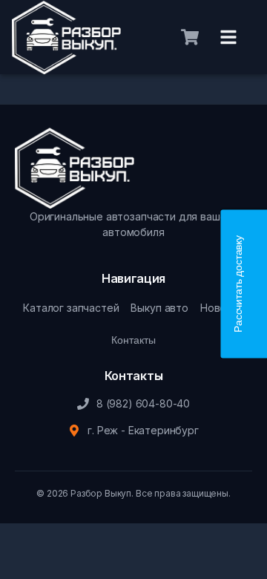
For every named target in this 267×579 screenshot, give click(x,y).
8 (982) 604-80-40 (143, 403)
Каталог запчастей (71, 307)
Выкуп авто (159, 307)
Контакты (133, 340)
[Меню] (228, 37)
